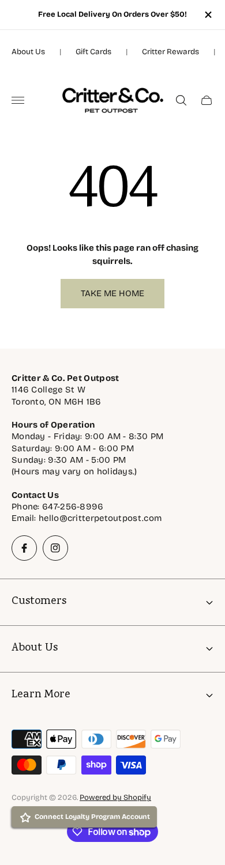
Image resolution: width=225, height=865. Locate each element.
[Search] (181, 100)
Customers (39, 602)
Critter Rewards (170, 51)
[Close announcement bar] (207, 14)
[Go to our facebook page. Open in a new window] (24, 548)
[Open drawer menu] (18, 100)
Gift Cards (93, 51)
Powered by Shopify (115, 797)
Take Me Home (112, 293)
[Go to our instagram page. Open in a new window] (55, 548)
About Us (28, 51)
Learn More (41, 695)
